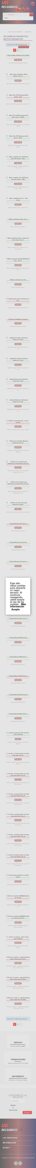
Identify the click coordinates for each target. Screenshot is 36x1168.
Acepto (15, 609)
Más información (18, 605)
